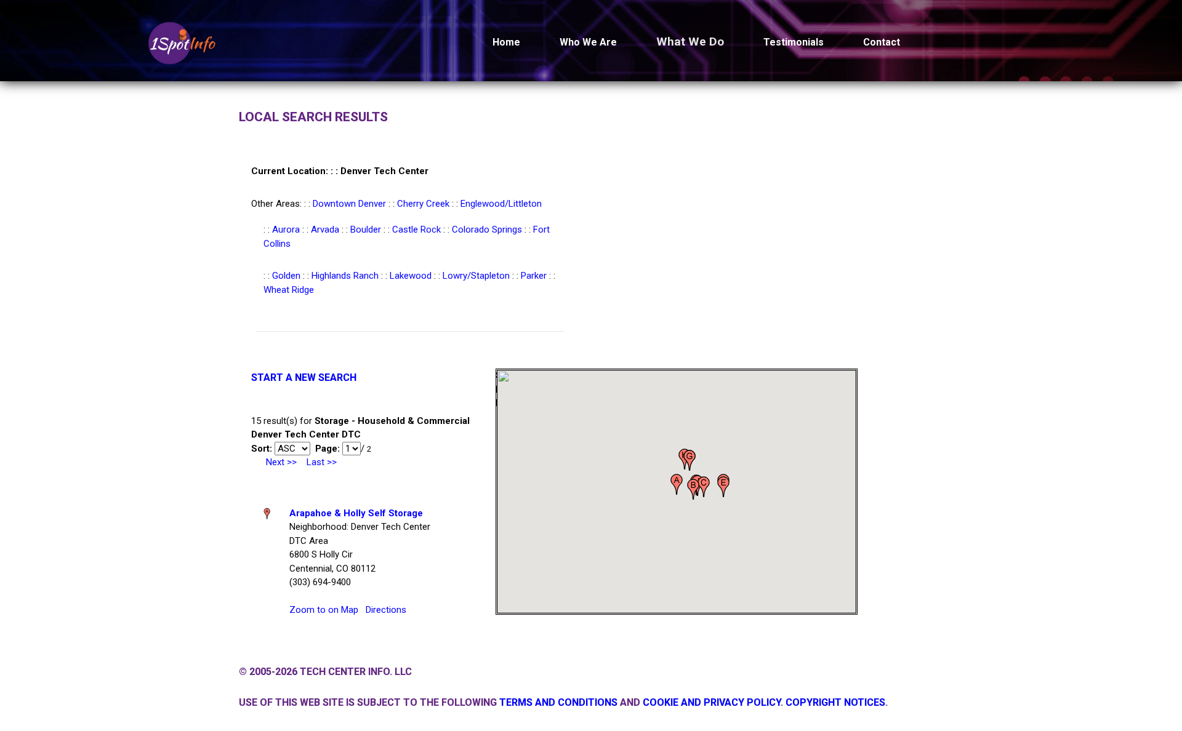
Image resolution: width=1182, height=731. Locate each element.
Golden (286, 275)
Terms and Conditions (558, 702)
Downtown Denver (349, 203)
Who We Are (588, 42)
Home (506, 42)
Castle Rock (416, 229)
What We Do (690, 41)
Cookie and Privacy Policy (712, 702)
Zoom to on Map (323, 609)
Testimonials (793, 42)
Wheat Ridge (288, 289)
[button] (676, 484)
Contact (881, 42)
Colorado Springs (487, 229)
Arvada (325, 229)
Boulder (365, 229)
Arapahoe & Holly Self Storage (356, 513)
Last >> (322, 462)
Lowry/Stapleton (476, 275)
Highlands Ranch (345, 275)
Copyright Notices (835, 702)
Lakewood (411, 275)
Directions (386, 609)
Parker (534, 275)
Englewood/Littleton (501, 203)
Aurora (286, 229)
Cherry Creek (423, 203)
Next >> (281, 462)
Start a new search (303, 377)
